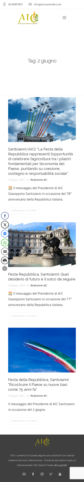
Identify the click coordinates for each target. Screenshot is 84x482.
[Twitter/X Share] (5, 225)
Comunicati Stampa (24, 210)
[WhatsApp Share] (5, 242)
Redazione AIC (39, 180)
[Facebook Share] (5, 216)
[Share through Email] (5, 251)
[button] (4, 268)
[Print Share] (5, 260)
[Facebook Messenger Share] (5, 233)
